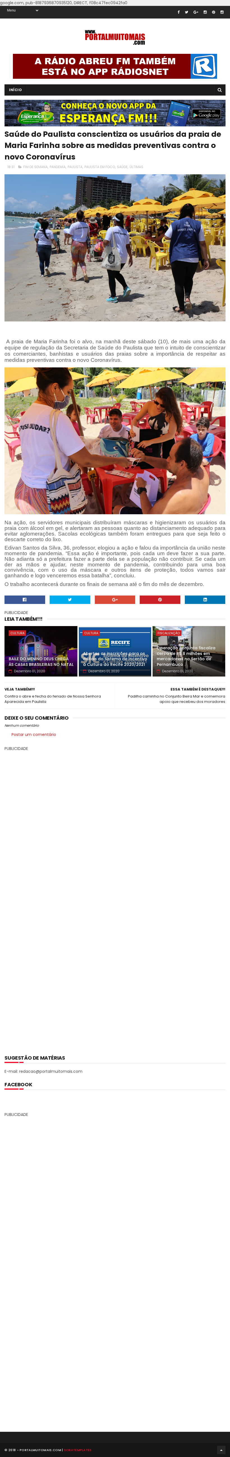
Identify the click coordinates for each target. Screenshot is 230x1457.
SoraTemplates (78, 1450)
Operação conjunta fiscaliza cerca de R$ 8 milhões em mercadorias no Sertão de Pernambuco (186, 656)
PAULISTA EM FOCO (99, 167)
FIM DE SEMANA (35, 167)
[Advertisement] (115, 899)
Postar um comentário (34, 734)
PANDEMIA (58, 167)
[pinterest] (213, 12)
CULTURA (17, 633)
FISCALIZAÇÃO (169, 633)
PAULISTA (75, 167)
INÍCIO (15, 89)
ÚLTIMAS (136, 167)
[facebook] (178, 12)
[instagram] (205, 12)
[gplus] (196, 12)
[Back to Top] (221, 1450)
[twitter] (186, 12)
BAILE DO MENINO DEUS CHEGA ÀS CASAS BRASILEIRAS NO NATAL (41, 661)
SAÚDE (122, 167)
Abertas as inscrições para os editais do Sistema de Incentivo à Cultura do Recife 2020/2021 (115, 659)
